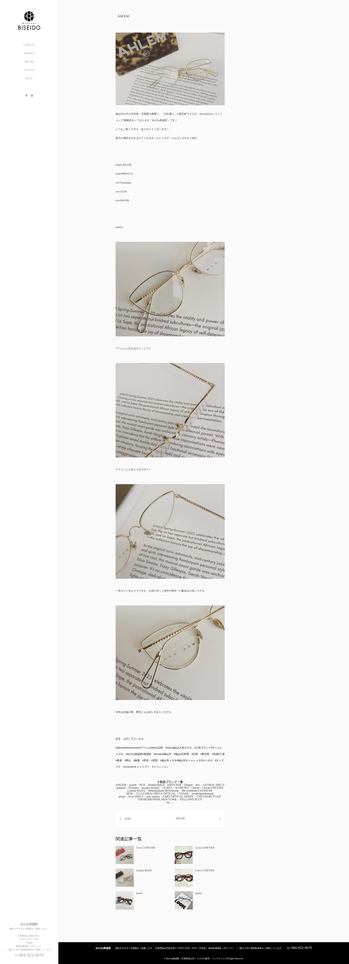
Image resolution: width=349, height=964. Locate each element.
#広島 (195, 754)
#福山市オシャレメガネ (190, 760)
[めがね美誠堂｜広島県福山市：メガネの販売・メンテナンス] (29, 28)
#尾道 (119, 760)
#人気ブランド (202, 747)
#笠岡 (154, 760)
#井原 (145, 760)
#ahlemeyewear (131, 747)
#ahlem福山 (171, 747)
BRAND (29, 61)
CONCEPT (29, 45)
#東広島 (204, 754)
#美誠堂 (146, 754)
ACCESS (29, 70)
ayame (139, 893)
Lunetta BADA (144, 870)
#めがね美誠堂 (134, 754)
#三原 (221, 754)
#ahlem (119, 747)
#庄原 (215, 754)
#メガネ (207, 760)
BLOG (29, 78)
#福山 (177, 754)
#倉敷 (136, 760)
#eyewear (128, 766)
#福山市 (166, 754)
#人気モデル (185, 747)
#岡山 (128, 760)
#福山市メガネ (168, 760)
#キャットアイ (141, 766)
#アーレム (144, 747)
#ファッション (160, 766)
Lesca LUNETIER (145, 847)
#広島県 (184, 754)
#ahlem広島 (156, 747)
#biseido (158, 754)
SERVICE (29, 53)
